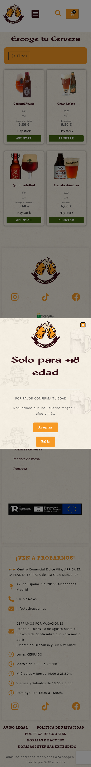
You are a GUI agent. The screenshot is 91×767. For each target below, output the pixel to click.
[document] (45, 383)
